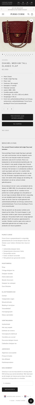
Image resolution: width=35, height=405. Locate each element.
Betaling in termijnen (8, 305)
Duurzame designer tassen (10, 340)
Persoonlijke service (9, 253)
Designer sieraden (7, 274)
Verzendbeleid (6, 308)
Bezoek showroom (7, 280)
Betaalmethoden (7, 302)
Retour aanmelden (7, 315)
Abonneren (10, 389)
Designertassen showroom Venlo (13, 251)
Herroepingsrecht (7, 312)
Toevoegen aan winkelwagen (17, 117)
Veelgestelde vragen (8, 299)
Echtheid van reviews (8, 331)
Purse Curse (5, 238)
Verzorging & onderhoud (9, 334)
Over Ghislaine (6, 286)
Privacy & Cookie (7, 356)
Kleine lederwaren (7, 277)
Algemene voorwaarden (9, 353)
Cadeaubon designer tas (9, 343)
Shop (3, 267)
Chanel (5, 60)
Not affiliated (6, 359)
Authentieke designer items (12, 249)
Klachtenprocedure (7, 362)
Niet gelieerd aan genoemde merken (14, 258)
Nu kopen (17, 124)
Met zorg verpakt (7, 327)
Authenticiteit (6, 324)
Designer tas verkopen (8, 283)
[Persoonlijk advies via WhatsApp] (31, 401)
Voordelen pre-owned (8, 337)
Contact (4, 296)
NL (28, 396)
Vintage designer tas (8, 270)
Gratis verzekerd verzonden (12, 256)
